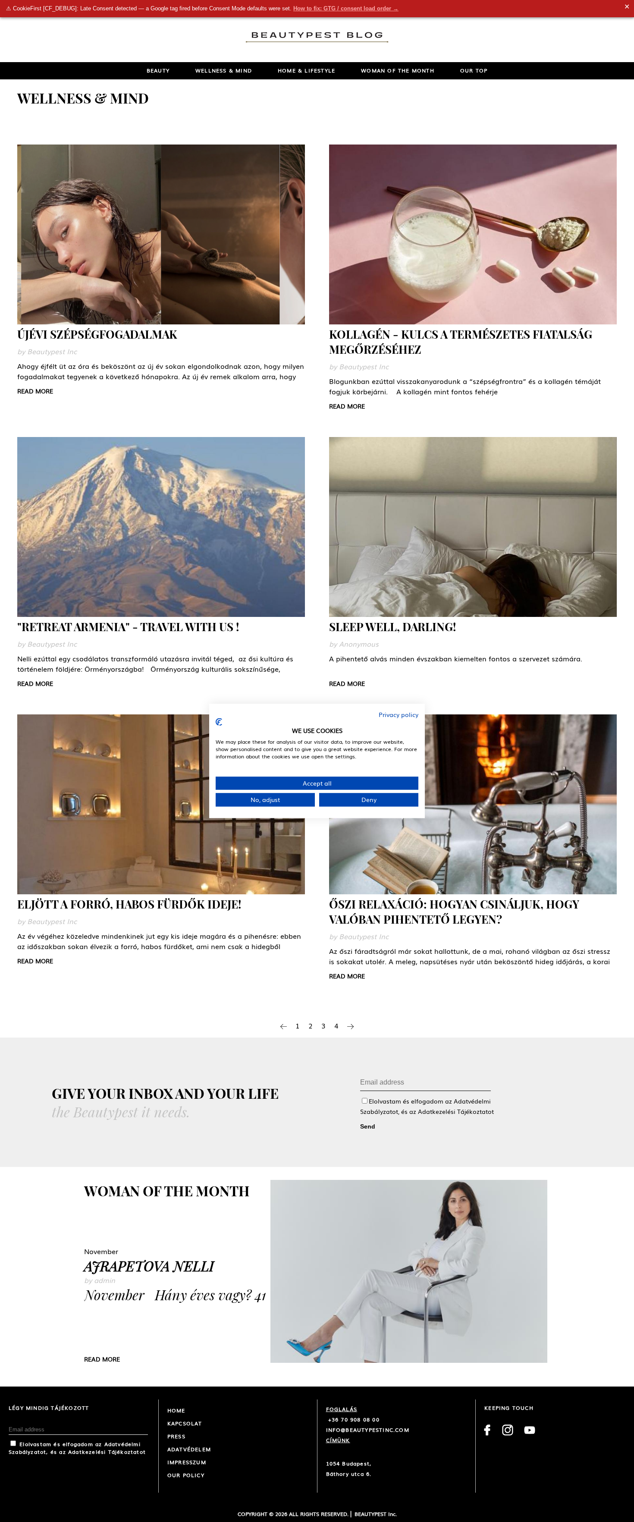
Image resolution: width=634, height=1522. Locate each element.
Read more (35, 391)
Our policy (185, 1475)
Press (176, 1436)
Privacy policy (398, 714)
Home (176, 1410)
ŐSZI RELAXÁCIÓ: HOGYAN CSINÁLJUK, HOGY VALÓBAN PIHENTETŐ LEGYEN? (454, 911)
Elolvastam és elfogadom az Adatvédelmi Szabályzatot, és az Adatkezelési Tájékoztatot (77, 1448)
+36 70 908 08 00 (353, 1419)
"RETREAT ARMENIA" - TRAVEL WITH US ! (128, 626)
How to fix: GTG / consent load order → (346, 8)
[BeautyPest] (317, 38)
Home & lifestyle (306, 70)
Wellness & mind (223, 70)
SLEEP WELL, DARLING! (392, 626)
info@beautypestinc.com (367, 1430)
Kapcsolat (184, 1423)
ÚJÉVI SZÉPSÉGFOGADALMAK (97, 334)
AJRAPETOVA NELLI (149, 1265)
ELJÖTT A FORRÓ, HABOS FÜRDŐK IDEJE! (129, 904)
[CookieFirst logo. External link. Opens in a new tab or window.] (219, 722)
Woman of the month (397, 70)
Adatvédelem (189, 1449)
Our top (473, 70)
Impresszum (186, 1462)
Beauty (158, 70)
